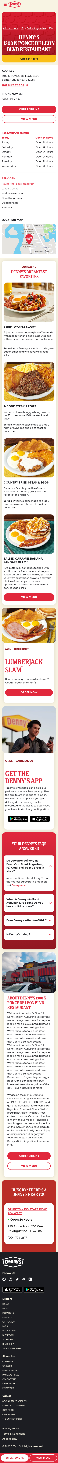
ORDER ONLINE (29, 109)
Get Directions (13, 85)
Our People (8, 1414)
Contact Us (9, 1379)
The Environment (12, 1419)
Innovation (8, 1330)
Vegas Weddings (11, 1348)
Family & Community (13, 1405)
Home (5, 1304)
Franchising (9, 1383)
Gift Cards (8, 1321)
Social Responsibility (14, 1401)
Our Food (8, 1410)
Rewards (7, 1317)
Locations (8, 1313)
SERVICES (8, 178)
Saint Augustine (36, 28)
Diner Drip (8, 1344)
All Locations (10, 28)
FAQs (5, 1326)
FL (22, 28)
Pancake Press (10, 1374)
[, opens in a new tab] (12, 1290)
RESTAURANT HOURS (15, 133)
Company (7, 1361)
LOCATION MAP (12, 220)
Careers (7, 1366)
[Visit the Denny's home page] (13, 1262)
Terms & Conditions (13, 1433)
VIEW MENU (29, 119)
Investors (8, 1388)
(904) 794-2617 (17, 1238)
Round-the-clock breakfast (18, 184)
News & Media (10, 1370)
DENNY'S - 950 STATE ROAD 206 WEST (27, 1211)
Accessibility (9, 1439)
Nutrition (8, 1335)
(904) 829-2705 (11, 99)
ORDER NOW (29, 692)
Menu (5, 1308)
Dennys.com (19, 885)
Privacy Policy (10, 1428)
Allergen (7, 1339)
